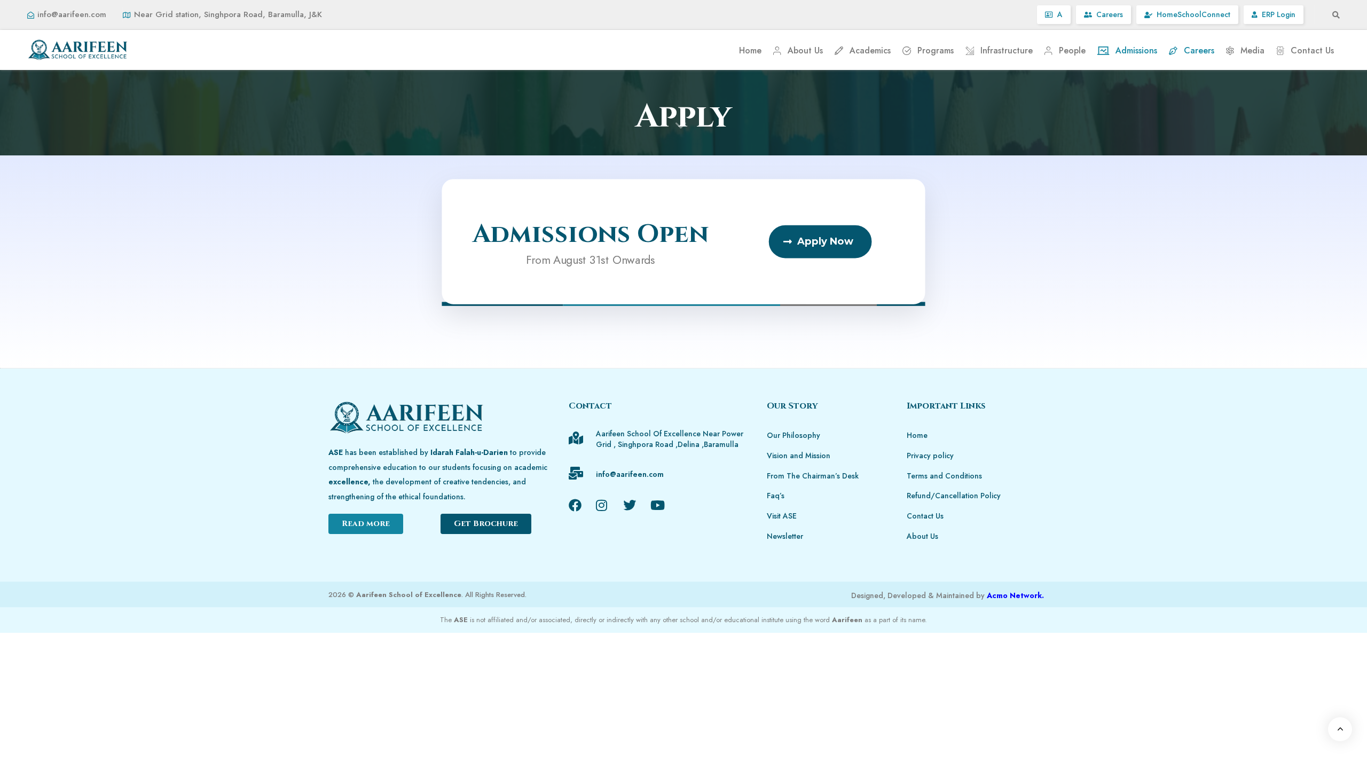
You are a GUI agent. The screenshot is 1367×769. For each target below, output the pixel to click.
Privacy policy (930, 455)
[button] (1332, 15)
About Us (805, 50)
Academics (870, 50)
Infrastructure (1006, 50)
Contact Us (1312, 50)
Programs (935, 50)
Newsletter (785, 536)
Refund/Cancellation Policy (954, 495)
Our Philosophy (793, 435)
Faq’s (775, 495)
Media (1252, 50)
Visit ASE (782, 516)
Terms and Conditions (944, 475)
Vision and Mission (798, 455)
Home (750, 50)
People (1072, 50)
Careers (1199, 50)
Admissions (1136, 50)
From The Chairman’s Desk (813, 475)
